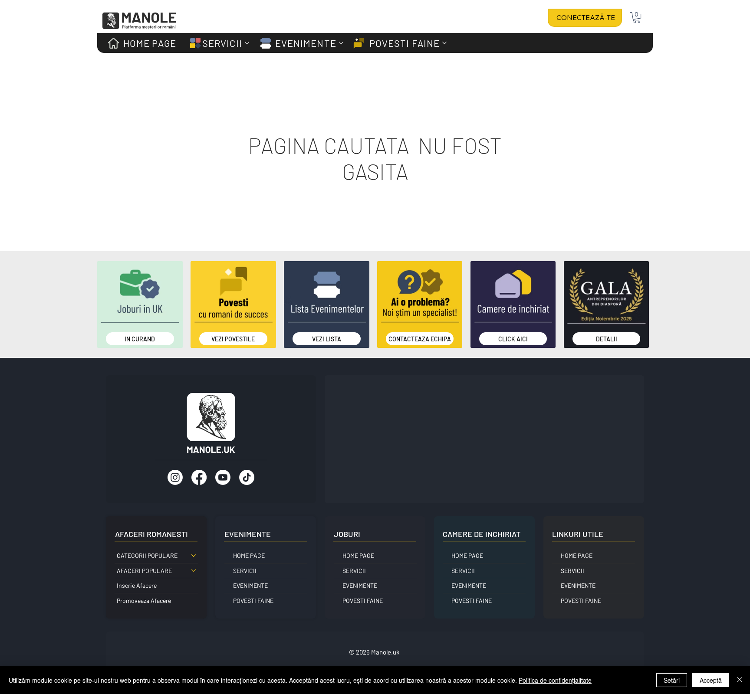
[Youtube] (222, 477)
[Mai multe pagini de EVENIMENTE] (341, 43)
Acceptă (711, 680)
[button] (636, 17)
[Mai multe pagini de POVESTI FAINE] (444, 43)
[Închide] (739, 680)
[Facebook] (199, 477)
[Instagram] (175, 477)
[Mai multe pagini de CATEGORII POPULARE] (193, 555)
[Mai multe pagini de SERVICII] (247, 43)
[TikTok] (246, 477)
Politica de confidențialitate (555, 680)
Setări (672, 680)
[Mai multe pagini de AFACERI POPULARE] (193, 570)
